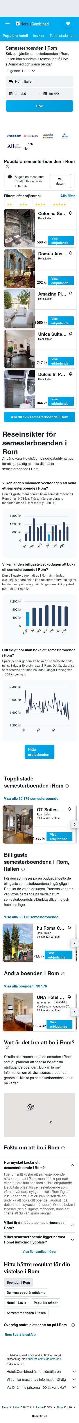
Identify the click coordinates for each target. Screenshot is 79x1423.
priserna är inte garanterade (44, 1359)
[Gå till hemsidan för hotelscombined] (32, 23)
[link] (39, 417)
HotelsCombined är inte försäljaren (34, 1371)
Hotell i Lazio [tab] (16, 1302)
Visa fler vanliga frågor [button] (39, 1251)
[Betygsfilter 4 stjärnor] (40, 205)
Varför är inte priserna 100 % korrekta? (36, 1387)
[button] (7, 23)
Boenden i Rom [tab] (18, 1282)
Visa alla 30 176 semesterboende (31, 798)
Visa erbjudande (59, 240)
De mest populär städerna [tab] (26, 1292)
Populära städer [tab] (45, 1302)
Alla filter (67, 195)
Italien (16, 1407)
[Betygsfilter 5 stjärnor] (59, 205)
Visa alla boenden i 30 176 (25, 986)
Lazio (39, 1407)
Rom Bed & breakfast (20, 1334)
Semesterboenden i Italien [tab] (26, 1312)
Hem (5, 1407)
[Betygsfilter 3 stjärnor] (23, 205)
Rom (60, 1407)
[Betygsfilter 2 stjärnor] (9, 205)
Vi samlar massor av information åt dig (36, 1379)
